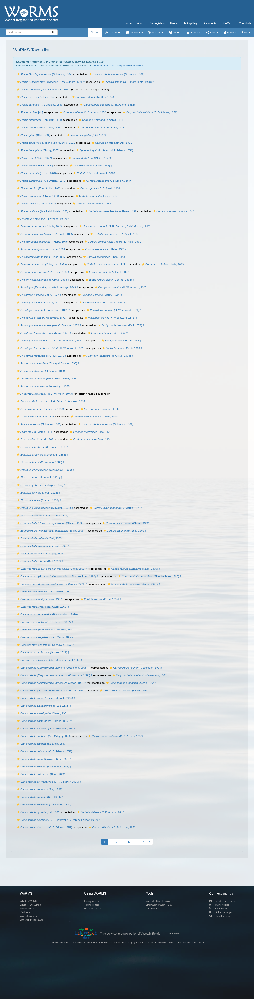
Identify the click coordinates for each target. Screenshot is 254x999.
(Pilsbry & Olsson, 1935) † (49, 363)
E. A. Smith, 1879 (102, 127)
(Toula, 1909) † (53, 530)
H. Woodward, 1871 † (45, 310)
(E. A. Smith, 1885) (47, 233)
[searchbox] (27, 32)
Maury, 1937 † (40, 294)
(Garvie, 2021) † (54, 583)
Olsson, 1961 (51, 690)
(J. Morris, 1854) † (47, 637)
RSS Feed (221, 908)
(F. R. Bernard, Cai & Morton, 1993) (116, 226)
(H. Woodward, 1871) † (124, 287)
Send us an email (225, 901)
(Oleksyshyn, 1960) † (47, 469)
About (140, 23)
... (135, 841)
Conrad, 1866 (36, 439)
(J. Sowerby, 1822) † (46, 804)
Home (128, 23)
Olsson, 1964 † (53, 682)
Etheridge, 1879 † (49, 287)
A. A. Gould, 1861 (109, 272)
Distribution (136, 32)
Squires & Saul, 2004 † (45, 758)
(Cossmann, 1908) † (55, 667)
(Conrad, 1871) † (105, 302)
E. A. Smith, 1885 (116, 233)
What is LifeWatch (30, 904)
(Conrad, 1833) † (40, 500)
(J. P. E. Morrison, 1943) (46, 393)
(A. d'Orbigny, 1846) (43, 180)
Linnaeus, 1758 (101, 408)
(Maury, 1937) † (101, 294)
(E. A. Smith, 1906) (40, 188)
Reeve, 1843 (93, 203)
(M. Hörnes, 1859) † (46, 720)
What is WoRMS (29, 901)
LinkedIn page (223, 912)
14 (142, 841)
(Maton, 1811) (36, 431)
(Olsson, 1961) (126, 690)
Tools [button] (213, 32)
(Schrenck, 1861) (118, 74)
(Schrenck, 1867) (46, 74)
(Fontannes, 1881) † (45, 766)
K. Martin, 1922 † (118, 507)
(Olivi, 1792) (35, 135)
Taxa (96, 32)
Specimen (157, 32)
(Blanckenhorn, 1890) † (59, 576)
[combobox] (28, 32)
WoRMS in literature (32, 919)
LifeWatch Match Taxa (159, 904)
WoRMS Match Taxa (158, 901)
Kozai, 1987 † (42, 599)
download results (133, 65)
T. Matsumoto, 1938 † (52, 81)
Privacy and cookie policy (191, 942)
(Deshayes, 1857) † (43, 485)
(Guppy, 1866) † (43, 553)
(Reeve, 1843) (38, 173)
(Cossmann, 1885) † (44, 454)
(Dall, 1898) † (42, 538)
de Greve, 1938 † (44, 279)
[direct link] (115, 65)
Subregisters (157, 23)
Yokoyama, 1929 (106, 264)
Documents (209, 23)
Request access (93, 908)
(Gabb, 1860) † (54, 568)
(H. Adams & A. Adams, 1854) (106, 150)
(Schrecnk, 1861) (40, 424)
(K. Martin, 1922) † (46, 507)
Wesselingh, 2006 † (46, 386)
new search (101, 65)
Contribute (245, 23)
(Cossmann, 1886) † (42, 462)
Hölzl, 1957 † (45, 89)
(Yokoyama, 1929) (43, 264)
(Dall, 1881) (40, 812)
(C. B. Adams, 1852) (109, 104)
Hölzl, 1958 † (36, 165)
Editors (176, 32)
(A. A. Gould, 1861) (44, 272)
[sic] (31, 112)
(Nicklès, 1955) (94, 97)
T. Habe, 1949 (40, 127)
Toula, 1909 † (126, 530)
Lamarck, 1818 (102, 119)
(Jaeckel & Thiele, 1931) (44, 211)
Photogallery (190, 23)
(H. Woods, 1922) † (44, 218)
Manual (231, 32)
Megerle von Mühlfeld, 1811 (47, 142)
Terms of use (91, 904)
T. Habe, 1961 (42, 249)
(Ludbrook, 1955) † (47, 698)
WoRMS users (28, 915)
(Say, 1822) (41, 789)
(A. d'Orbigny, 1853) (41, 104)
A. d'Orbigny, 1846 (109, 180)
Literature (115, 32)
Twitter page (222, 904)
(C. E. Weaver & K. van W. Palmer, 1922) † (60, 819)
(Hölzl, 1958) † (92, 165)
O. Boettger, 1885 (37, 416)
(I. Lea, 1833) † (45, 705)
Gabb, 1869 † (109, 332)
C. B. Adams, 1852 (84, 112)
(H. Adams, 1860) (43, 370)
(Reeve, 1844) (96, 416)
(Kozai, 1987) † (102, 599)
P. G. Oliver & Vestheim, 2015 (52, 401)
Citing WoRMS (92, 901)
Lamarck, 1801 (113, 142)
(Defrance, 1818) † (44, 447)
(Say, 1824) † (41, 796)
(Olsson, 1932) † (53, 523)
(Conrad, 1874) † (111, 279)
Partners (25, 912)
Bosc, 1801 (92, 431)
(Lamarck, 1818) (41, 119)
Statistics (195, 32)
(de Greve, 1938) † (109, 355)
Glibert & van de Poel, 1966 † (51, 660)
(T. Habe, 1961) (105, 249)
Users (173, 23)
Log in (247, 32)
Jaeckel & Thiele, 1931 (112, 211)
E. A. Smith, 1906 (100, 188)
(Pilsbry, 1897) (40, 150)
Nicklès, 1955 (37, 97)
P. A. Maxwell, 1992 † (46, 591)
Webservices (153, 908)
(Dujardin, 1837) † (44, 743)
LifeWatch (227, 23)
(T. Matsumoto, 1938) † (129, 81)
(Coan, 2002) (43, 774)
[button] (18, 74)
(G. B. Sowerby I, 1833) (48, 728)
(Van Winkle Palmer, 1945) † (50, 378)
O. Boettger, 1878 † (50, 325)
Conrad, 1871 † (41, 302)
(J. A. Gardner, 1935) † (50, 781)
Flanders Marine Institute (113, 942)
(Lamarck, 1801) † (41, 477)
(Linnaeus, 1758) (42, 408)
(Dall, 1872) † (122, 325)
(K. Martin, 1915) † (40, 492)
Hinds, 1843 (98, 195)
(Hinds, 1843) (39, 195)
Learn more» (172, 933)
